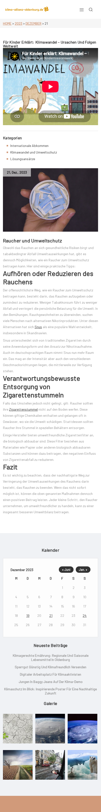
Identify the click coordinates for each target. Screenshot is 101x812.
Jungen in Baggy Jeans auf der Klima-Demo (51, 682)
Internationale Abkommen (29, 145)
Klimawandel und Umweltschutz (33, 152)
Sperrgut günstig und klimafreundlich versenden (50, 667)
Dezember (33, 23)
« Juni (66, 570)
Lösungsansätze (22, 159)
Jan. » (83, 570)
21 (50, 615)
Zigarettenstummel (23, 409)
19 (27, 615)
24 (85, 615)
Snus (38, 327)
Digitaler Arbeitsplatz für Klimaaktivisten (50, 674)
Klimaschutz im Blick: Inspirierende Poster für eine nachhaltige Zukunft (50, 691)
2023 (18, 23)
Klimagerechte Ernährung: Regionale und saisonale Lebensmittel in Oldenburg (50, 657)
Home (7, 23)
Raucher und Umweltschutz (32, 240)
